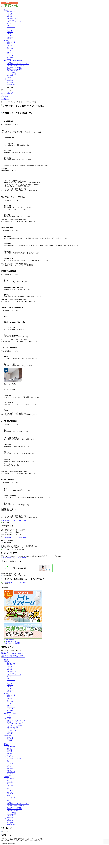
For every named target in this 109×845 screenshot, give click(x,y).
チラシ (9, 717)
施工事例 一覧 (11, 42)
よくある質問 (11, 72)
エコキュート (11, 27)
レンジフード (11, 35)
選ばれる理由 (11, 663)
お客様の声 (10, 75)
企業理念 (9, 15)
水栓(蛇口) (10, 45)
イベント (9, 715)
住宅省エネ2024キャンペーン (15, 65)
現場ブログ (10, 77)
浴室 (8, 28)
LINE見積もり (11, 84)
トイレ (9, 23)
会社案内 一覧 (11, 11)
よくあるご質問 (11, 730)
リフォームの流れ (12, 74)
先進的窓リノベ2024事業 (14, 67)
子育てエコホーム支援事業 (14, 69)
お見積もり (10, 82)
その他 (9, 38)
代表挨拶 (9, 13)
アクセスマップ (11, 18)
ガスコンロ (10, 37)
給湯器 (9, 33)
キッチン (9, 30)
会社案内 (6, 10)
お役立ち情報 (7, 62)
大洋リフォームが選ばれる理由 (13, 60)
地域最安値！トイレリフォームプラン (18, 64)
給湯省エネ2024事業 (13, 70)
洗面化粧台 (10, 32)
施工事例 (6, 40)
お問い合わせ (7, 79)
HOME (6, 660)
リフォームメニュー (9, 20)
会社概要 (9, 16)
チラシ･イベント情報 (10, 713)
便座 (8, 25)
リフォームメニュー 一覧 (14, 22)
